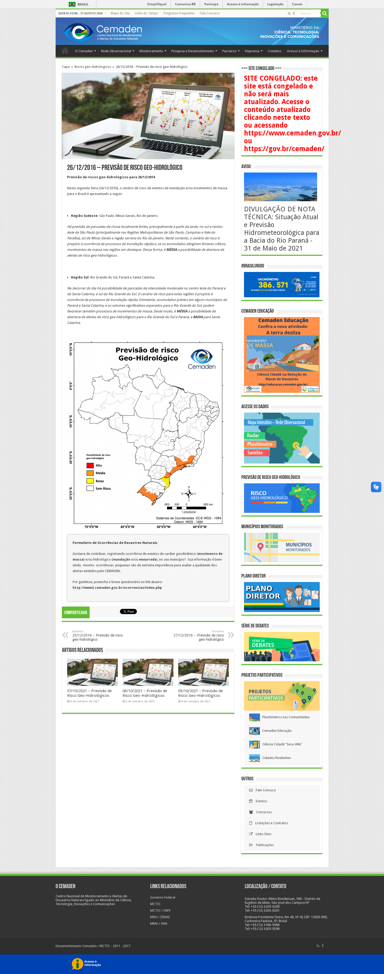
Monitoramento (151, 51)
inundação (122, 559)
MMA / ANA (158, 923)
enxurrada (147, 559)
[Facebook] (293, 13)
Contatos (274, 51)
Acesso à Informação (303, 51)
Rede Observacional (116, 51)
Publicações (263, 845)
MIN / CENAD (160, 917)
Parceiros (229, 51)
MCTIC (155, 904)
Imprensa (252, 51)
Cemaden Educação (276, 731)
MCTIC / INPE (160, 910)
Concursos (262, 812)
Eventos (260, 801)
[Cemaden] (102, 31)
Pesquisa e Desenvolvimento (192, 51)
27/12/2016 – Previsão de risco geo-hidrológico (198, 636)
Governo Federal (162, 897)
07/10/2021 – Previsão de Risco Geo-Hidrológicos (89, 693)
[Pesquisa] (325, 13)
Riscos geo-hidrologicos (92, 67)
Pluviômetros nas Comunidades (285, 717)
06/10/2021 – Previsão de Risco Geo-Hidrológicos (145, 693)
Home (65, 50)
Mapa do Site (120, 13)
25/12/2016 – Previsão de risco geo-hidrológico (97, 636)
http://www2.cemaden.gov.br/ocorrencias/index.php (117, 588)
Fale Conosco (210, 13)
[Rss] (289, 13)
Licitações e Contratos (270, 823)
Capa (66, 67)
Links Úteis (262, 834)
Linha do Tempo (146, 13)
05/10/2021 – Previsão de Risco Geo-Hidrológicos (200, 693)
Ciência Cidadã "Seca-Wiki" (281, 744)
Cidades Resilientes (275, 758)
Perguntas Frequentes (179, 13)
